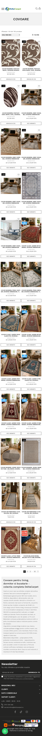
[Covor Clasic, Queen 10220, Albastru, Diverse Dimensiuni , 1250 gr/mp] (11, 318)
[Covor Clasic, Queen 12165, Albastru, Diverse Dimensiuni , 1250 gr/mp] (31, 363)
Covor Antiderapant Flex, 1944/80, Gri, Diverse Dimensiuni (10, 512)
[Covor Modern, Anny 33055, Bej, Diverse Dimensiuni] (11, 141)
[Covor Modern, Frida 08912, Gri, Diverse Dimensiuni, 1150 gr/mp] (31, 274)
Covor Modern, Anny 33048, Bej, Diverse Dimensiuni (31, 113)
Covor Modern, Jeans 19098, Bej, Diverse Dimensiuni (31, 468)
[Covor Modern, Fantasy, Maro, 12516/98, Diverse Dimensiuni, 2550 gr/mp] (11, 53)
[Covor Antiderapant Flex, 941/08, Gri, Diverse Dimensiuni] (31, 496)
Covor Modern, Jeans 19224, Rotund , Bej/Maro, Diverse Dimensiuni (11, 468)
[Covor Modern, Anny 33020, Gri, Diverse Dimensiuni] (11, 230)
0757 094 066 (8, 704)
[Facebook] (15, 712)
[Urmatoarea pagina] (38, 571)
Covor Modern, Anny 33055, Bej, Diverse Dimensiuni (10, 158)
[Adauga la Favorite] (18, 41)
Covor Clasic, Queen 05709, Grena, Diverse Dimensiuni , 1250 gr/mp (31, 335)
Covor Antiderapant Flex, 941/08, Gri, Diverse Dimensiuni (31, 512)
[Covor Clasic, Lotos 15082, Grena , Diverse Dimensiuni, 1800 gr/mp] (11, 540)
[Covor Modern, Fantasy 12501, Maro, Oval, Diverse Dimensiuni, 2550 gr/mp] (11, 97)
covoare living (15, 626)
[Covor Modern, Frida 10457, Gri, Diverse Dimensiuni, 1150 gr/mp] (11, 274)
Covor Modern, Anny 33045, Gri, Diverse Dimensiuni (11, 202)
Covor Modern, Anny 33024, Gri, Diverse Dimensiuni (31, 202)
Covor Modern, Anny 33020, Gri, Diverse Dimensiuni (11, 246)
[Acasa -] (13, 9)
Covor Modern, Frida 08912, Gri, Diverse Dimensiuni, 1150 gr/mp (31, 291)
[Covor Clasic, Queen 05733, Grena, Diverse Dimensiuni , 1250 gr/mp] (31, 230)
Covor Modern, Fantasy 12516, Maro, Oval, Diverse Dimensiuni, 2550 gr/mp (31, 69)
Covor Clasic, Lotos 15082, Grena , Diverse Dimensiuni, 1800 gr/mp (11, 556)
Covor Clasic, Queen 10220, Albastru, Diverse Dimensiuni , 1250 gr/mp (10, 335)
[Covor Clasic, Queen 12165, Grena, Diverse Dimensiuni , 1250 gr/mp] (11, 407)
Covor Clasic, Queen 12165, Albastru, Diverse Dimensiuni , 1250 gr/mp (31, 379)
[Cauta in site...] (37, 9)
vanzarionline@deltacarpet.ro (13, 707)
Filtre (36, 35)
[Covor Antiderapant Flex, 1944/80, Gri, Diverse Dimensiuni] (11, 496)
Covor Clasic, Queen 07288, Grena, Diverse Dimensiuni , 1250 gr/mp (31, 423)
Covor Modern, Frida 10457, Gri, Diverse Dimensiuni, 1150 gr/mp (11, 291)
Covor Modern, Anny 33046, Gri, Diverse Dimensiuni (31, 158)
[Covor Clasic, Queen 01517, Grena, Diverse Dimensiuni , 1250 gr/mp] (11, 363)
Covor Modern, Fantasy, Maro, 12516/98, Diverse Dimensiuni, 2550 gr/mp (10, 69)
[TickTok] (21, 712)
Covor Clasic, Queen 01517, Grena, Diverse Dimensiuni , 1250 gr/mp (11, 379)
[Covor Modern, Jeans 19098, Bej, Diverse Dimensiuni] (31, 451)
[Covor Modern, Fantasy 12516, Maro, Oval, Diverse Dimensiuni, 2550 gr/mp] (31, 53)
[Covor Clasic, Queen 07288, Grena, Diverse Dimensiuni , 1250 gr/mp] (31, 407)
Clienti (4, 689)
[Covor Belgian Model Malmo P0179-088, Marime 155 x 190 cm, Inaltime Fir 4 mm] (31, 540)
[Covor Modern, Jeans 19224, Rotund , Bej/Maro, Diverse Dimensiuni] (11, 451)
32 (35, 571)
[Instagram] (27, 712)
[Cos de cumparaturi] (39, 9)
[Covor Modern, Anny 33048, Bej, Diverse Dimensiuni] (31, 97)
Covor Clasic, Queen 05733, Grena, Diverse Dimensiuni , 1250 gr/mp (31, 246)
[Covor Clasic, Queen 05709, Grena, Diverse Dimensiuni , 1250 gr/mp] (31, 318)
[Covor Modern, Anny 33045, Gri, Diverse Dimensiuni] (11, 185)
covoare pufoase (9, 628)
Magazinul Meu (8, 685)
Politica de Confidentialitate (24, 678)
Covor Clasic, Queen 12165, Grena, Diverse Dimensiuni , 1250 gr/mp (11, 423)
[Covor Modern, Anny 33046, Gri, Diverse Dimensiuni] (31, 141)
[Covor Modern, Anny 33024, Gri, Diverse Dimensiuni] (31, 185)
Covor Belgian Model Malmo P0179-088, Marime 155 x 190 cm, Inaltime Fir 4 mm (31, 556)
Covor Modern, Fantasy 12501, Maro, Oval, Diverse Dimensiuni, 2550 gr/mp (11, 113)
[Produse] (3, 9)
